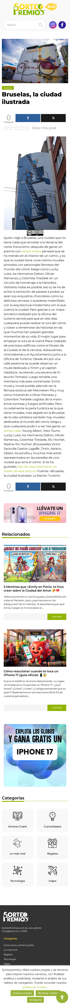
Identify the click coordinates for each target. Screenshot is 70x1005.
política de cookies (35, 987)
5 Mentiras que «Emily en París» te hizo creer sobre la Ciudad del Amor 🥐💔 (34, 588)
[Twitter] (53, 118)
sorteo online (31, 251)
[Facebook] (27, 118)
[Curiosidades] (52, 816)
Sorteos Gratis (17, 826)
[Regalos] (52, 843)
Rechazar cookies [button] (48, 993)
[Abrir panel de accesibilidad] (62, 997)
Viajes (52, 881)
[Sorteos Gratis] (17, 816)
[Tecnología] (17, 870)
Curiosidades (52, 826)
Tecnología (17, 881)
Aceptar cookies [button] (22, 993)
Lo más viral (17, 853)
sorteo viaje (12, 431)
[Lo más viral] (17, 843)
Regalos (52, 853)
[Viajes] (52, 870)
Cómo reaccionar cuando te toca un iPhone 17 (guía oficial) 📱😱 (31, 673)
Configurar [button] (35, 999)
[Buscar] (40, 24)
